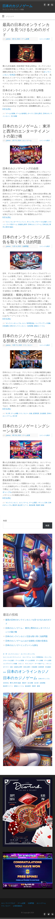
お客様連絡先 (17, 906)
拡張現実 (36, 413)
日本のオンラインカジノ (17, 326)
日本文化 (45, 224)
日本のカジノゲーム (17, 6)
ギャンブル (30, 222)
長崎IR (38, 505)
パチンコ (40, 502)
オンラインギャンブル (13, 323)
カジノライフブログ (8, 903)
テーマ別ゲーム (11, 224)
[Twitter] (48, 4)
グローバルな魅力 (41, 222)
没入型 (15, 416)
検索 (5, 520)
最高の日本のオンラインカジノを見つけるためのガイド (26, 29)
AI (6, 413)
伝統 (30, 413)
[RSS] (52, 4)
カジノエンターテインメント (16, 222)
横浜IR (15, 505)
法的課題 (30, 326)
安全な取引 (38, 113)
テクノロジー (27, 345)
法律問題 (25, 246)
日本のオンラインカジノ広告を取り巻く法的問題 (26, 239)
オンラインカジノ (12, 502)
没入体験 (14, 116)
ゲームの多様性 (21, 113)
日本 (45, 502)
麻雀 (42, 505)
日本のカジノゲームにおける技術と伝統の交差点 (26, 338)
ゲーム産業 (25, 39)
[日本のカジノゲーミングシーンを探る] (27, 450)
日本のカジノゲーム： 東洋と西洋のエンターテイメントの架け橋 (26, 131)
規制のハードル (39, 326)
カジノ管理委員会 (28, 323)
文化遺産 (43, 413)
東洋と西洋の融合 (15, 683)
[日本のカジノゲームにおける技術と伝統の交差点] (27, 360)
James (8, 39)
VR (9, 413)
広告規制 (6, 326)
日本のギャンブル (44, 679)
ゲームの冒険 (10, 113)
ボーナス (31, 113)
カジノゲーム (27, 140)
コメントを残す (44, 39)
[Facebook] (44, 4)
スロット (21, 664)
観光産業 (32, 505)
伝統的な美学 (22, 224)
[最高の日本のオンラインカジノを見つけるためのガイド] (27, 54)
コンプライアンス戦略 (43, 323)
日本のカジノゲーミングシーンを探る (21, 645)
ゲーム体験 (14, 413)
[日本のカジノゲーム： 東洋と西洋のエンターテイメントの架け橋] (27, 155)
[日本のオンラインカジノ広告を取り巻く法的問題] (27, 261)
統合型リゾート (23, 505)
